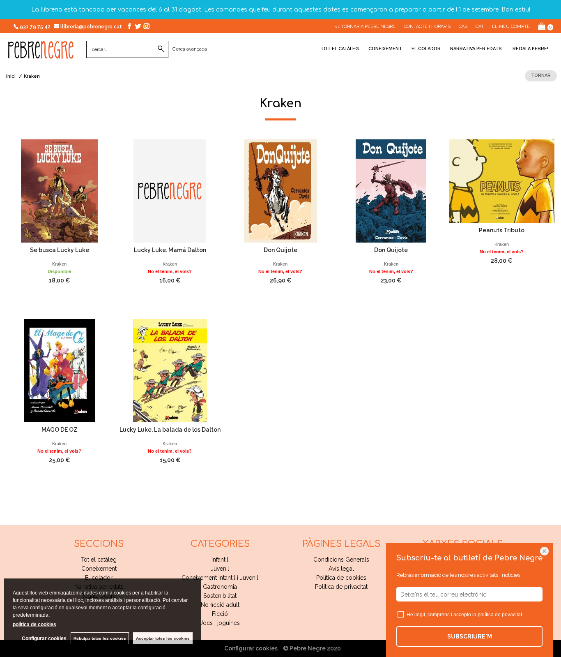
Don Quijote (280, 250)
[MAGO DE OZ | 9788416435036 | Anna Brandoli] (59, 370)
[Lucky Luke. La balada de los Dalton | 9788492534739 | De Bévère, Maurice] (170, 370)
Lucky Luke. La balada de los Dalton (170, 429)
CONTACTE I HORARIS (427, 26)
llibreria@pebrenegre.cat (91, 27)
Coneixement (385, 48)
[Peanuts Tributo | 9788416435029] (501, 181)
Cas (463, 26)
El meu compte (511, 26)
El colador (426, 48)
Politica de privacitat (341, 586)
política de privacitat (500, 615)
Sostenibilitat (220, 595)
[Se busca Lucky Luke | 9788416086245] (59, 191)
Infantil (220, 559)
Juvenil (220, 568)
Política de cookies (341, 577)
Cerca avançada (189, 49)
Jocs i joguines (220, 623)
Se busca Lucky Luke (59, 250)
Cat (480, 26)
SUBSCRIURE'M (469, 636)
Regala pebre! (529, 48)
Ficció (220, 614)
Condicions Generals (341, 559)
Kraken (59, 263)
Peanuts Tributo (501, 230)
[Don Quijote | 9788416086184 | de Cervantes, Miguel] (280, 191)
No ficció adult (220, 604)
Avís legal (341, 568)
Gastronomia (220, 586)
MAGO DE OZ (59, 429)
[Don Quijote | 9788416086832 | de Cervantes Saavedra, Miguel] (391, 191)
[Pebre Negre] (41, 54)
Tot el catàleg (339, 48)
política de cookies (34, 624)
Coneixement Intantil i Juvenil (220, 577)
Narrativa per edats (476, 48)
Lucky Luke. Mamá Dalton (170, 250)
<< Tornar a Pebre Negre (365, 26)
